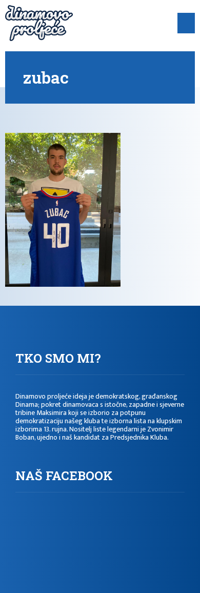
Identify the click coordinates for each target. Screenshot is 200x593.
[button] (186, 23)
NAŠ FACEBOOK (64, 475)
